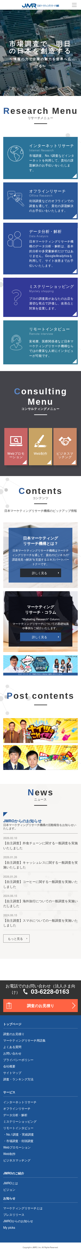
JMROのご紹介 (13, 1173)
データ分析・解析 (15, 1115)
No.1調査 (12, 1134)
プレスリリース (13, 1214)
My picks (9, 1227)
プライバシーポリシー (18, 1060)
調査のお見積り (40, 1005)
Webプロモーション (16, 455)
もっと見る (15, 938)
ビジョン (9, 1189)
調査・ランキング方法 (18, 1079)
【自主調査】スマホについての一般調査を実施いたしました (40, 923)
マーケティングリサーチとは (23, 1208)
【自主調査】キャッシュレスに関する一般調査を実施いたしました (40, 865)
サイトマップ (12, 1072)
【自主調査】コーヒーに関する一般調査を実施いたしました (40, 884)
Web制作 (41, 453)
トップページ (12, 1024)
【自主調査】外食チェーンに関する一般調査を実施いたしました (40, 845)
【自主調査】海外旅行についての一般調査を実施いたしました (40, 903)
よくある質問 (12, 1047)
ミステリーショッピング (20, 1121)
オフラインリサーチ (16, 1108)
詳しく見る (39, 573)
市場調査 (12, 1141)
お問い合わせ (12, 1053)
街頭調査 (27, 1141)
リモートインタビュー (18, 1128)
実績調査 (28, 1134)
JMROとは (10, 1183)
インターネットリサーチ (20, 1102)
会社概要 (9, 1066)
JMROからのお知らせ (18, 1221)
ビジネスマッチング (64, 455)
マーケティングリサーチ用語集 (24, 1040)
